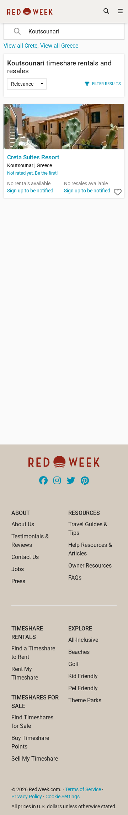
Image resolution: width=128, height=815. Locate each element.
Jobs (17, 569)
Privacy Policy (26, 796)
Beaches (79, 652)
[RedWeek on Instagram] (57, 481)
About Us (22, 524)
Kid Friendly (83, 676)
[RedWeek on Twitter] (70, 481)
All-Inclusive (83, 639)
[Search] (106, 11)
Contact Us (25, 557)
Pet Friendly (83, 688)
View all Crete (20, 45)
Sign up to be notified (30, 190)
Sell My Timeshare (34, 758)
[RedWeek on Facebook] (43, 481)
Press (18, 581)
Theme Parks (84, 700)
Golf (73, 664)
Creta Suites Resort (33, 157)
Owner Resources (90, 565)
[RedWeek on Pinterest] (85, 481)
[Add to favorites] (117, 192)
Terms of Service (83, 789)
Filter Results (106, 83)
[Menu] (120, 11)
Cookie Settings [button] (63, 796)
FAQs (74, 577)
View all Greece (59, 45)
